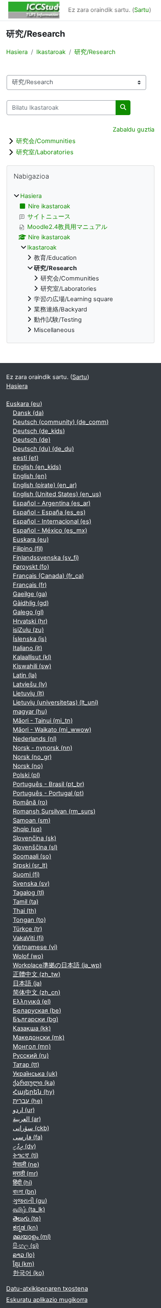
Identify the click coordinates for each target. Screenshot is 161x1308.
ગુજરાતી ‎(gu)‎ (30, 1200)
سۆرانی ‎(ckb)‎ (31, 1128)
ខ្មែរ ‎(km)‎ (23, 1264)
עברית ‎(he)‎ (28, 1101)
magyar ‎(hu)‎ (30, 711)
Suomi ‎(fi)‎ (26, 874)
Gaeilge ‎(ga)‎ (30, 594)
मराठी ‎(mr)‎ (25, 1173)
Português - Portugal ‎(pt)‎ (48, 793)
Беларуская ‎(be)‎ (37, 1010)
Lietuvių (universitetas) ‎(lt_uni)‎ (55, 702)
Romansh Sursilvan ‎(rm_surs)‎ (54, 811)
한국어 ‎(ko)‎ (28, 1273)
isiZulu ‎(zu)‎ (28, 630)
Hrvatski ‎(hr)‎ (30, 621)
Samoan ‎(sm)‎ (31, 820)
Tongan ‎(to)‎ (29, 920)
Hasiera (17, 52)
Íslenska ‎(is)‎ (30, 639)
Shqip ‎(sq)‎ (27, 829)
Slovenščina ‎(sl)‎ (35, 847)
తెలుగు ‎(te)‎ (27, 1218)
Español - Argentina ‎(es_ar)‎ (51, 503)
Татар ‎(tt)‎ (26, 1064)
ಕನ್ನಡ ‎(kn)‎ (25, 1227)
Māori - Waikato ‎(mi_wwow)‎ (52, 729)
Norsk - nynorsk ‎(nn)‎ (42, 748)
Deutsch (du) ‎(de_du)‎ (43, 448)
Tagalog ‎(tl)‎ (28, 892)
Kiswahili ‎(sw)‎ (32, 666)
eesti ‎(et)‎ (25, 458)
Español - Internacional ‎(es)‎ (52, 521)
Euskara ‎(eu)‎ (24, 404)
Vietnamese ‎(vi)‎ (35, 947)
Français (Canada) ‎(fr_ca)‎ (48, 576)
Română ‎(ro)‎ (30, 802)
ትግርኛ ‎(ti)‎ (25, 1155)
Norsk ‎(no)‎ (28, 766)
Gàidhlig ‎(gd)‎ (31, 603)
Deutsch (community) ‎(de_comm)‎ (61, 422)
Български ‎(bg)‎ (35, 1019)
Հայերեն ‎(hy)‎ (33, 1092)
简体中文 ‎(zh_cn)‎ (36, 992)
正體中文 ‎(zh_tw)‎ (36, 974)
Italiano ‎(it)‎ (27, 648)
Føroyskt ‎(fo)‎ (31, 566)
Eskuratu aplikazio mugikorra (47, 1299)
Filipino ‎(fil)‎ (28, 548)
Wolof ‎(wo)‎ (28, 956)
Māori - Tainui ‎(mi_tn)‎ (43, 720)
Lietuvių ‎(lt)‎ (28, 693)
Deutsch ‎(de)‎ (31, 439)
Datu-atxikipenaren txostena (47, 1288)
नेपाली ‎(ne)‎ (26, 1164)
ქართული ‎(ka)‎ (34, 1082)
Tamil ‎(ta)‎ (25, 901)
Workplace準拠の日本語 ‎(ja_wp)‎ (57, 965)
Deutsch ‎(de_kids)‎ (39, 431)
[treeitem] (80, 263)
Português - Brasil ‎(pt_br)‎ (48, 784)
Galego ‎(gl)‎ (28, 612)
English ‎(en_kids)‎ (37, 467)
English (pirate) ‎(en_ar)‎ (45, 485)
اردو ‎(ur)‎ (24, 1110)
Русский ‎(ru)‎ (31, 1055)
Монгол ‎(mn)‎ (32, 1046)
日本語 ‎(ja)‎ (27, 983)
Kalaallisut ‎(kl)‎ (32, 657)
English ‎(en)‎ (30, 476)
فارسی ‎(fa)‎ (28, 1137)
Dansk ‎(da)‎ (28, 413)
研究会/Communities (46, 141)
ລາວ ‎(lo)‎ (24, 1255)
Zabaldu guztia (133, 129)
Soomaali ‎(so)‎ (32, 856)
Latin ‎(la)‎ (25, 675)
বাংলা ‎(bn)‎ (24, 1191)
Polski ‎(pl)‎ (26, 775)
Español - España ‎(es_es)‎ (49, 512)
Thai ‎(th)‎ (24, 910)
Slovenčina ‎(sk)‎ (34, 838)
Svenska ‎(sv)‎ (31, 883)
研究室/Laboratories (44, 152)
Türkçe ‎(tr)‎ (27, 929)
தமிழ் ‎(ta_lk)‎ (29, 1209)
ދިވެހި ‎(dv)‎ (24, 1146)
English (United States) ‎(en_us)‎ (57, 494)
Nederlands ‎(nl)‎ (35, 738)
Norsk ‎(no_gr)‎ (32, 757)
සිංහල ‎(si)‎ (26, 1245)
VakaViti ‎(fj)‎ (28, 938)
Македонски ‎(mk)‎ (38, 1037)
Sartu (141, 10)
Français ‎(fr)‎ (30, 585)
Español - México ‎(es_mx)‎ (50, 530)
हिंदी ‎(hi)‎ (22, 1182)
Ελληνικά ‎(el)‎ (32, 1001)
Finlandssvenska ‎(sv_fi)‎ (46, 557)
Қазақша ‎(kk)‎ (32, 1028)
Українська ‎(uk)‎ (35, 1073)
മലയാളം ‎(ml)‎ (32, 1236)
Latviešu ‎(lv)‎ (30, 684)
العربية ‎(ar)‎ (27, 1119)
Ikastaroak (51, 52)
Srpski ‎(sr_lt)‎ (30, 865)
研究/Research (95, 52)
